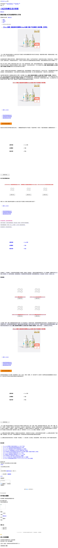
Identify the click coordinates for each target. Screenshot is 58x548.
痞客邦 (7, 470)
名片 (4, 22)
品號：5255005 (6, 109)
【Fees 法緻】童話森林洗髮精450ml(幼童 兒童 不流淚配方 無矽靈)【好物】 (25, 27)
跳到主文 (2, 11)
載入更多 (2, 478)
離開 (6, 545)
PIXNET (20, 532)
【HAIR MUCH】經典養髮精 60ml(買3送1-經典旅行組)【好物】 (15, 450)
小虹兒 (1, 464)
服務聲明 (39, 532)
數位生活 (10, 17)
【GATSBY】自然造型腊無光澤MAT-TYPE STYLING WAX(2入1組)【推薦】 (18, 458)
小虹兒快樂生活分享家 (9, 9)
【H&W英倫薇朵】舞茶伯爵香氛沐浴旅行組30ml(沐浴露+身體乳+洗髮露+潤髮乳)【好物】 (21, 451)
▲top (1, 476)
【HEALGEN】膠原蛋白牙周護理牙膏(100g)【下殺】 (13, 453)
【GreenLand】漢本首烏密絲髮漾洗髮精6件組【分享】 (13, 447)
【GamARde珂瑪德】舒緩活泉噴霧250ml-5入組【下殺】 (14, 446)
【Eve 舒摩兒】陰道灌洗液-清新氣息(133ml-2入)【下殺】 (14, 454)
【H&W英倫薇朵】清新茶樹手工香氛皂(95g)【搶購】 (13, 455)
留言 (10, 470)
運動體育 (9, 474)
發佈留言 (2, 485)
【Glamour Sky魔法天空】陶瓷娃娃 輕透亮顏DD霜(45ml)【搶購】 (16, 457)
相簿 (4, 19)
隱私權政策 (35, 532)
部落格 (4, 21)
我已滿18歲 (3, 545)
